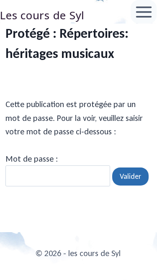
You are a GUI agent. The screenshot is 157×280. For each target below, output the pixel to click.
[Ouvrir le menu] (144, 12)
